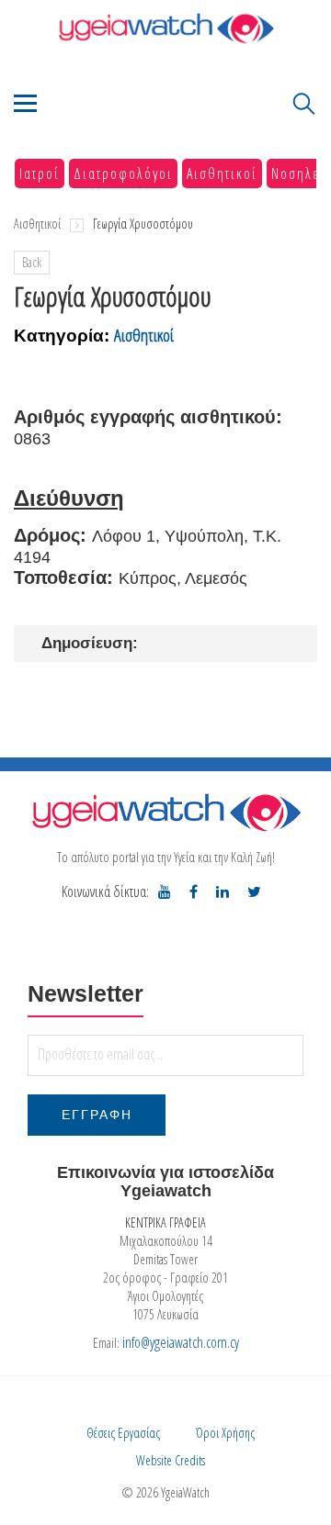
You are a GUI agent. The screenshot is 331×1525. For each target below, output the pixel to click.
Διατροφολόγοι (123, 173)
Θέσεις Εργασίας (123, 1432)
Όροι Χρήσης (225, 1432)
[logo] (165, 812)
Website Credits (170, 1460)
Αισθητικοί (222, 173)
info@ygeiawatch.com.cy (180, 1342)
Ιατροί (39, 173)
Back (31, 262)
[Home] (165, 28)
